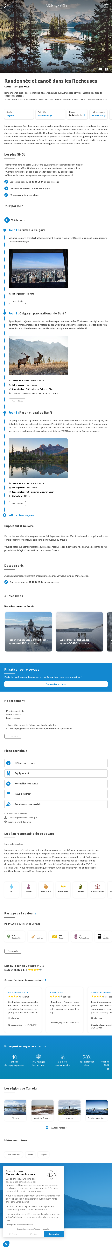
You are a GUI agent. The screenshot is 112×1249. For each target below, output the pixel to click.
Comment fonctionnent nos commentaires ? (24, 980)
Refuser (13, 1234)
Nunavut (70, 1118)
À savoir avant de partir (19, 822)
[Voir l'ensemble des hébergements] (104, 115)
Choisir (33, 1234)
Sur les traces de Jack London (75, 639)
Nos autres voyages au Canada (19, 606)
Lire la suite (13, 736)
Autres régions (58, 1127)
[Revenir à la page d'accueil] (56, 6)
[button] (6, 1244)
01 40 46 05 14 (36, 181)
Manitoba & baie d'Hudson (44, 1118)
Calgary (43, 1154)
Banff (30, 1154)
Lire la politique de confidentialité (19, 1224)
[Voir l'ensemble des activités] (51, 115)
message (54, 181)
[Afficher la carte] (7, 220)
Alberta (15, 1118)
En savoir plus (13, 951)
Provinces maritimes (97, 1118)
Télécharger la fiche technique (23, 195)
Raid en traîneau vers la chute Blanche (28, 639)
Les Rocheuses (13, 1154)
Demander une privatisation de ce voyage (29, 188)
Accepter (54, 1234)
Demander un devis (56, 684)
